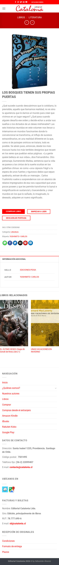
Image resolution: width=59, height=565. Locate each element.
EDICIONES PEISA (28, 270)
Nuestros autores (10, 393)
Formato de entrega (12, 546)
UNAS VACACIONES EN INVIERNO (41, 350)
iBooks (5, 421)
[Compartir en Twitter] (15, 243)
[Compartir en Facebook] (10, 243)
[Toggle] (56, 388)
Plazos (5, 552)
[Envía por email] (20, 243)
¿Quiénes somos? (11, 388)
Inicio (5, 382)
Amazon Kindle (9, 415)
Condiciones (8, 541)
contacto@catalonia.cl (21, 467)
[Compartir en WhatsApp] (4, 243)
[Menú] (4, 8)
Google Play (8, 432)
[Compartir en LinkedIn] (30, 243)
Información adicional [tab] (14, 259)
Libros (21, 17)
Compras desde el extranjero (16, 410)
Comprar (6, 404)
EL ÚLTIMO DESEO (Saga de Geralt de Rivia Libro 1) (12, 350)
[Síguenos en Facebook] (15, 2)
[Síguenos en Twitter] (21, 2)
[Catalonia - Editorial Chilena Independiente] (29, 8)
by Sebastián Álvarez (42, 561)
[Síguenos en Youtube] (26, 2)
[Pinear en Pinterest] (25, 243)
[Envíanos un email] (23, 2)
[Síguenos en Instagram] (18, 2)
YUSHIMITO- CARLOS (18, 236)
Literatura (35, 17)
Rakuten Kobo (9, 426)
